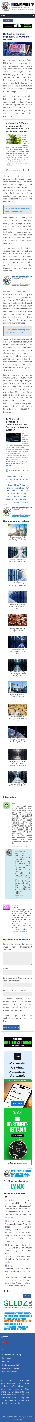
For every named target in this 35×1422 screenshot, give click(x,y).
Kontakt (5, 1361)
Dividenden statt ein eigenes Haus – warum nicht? (17, 479)
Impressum (7, 1358)
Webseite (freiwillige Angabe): (16, 990)
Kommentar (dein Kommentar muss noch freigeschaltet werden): (17, 947)
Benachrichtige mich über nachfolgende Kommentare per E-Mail (17, 1018)
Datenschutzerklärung (11, 1354)
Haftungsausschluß (10, 1365)
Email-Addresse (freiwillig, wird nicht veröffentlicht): (17, 979)
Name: (6, 968)
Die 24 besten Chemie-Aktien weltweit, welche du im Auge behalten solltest (17, 499)
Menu (3, 15)
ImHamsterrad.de (9, 1416)
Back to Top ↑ (17, 1419)
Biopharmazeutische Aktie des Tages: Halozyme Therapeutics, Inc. (18, 1271)
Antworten (24, 846)
